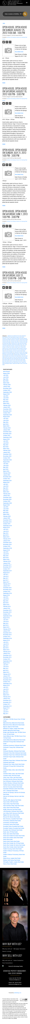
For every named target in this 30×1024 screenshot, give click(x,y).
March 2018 (6, 559)
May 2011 (5, 713)
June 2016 (6, 599)
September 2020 (7, 503)
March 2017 (6, 582)
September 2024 (7, 414)
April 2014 (5, 648)
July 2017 (5, 574)
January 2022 (6, 475)
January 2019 (6, 540)
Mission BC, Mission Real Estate (11, 817)
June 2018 (6, 554)
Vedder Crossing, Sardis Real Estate (15, 360)
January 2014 (6, 653)
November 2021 (7, 476)
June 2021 (6, 486)
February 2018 (7, 561)
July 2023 (5, 441)
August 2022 (6, 461)
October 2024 (6, 413)
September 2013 (7, 661)
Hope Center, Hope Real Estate (11, 803)
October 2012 (6, 681)
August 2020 (6, 505)
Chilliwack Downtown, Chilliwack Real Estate (14, 745)
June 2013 (6, 666)
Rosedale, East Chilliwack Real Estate (12, 355)
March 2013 (6, 672)
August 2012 (6, 685)
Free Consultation (7, 963)
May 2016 (5, 601)
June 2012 (6, 689)
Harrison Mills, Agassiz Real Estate (12, 800)
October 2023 (6, 435)
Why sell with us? (7, 960)
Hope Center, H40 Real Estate (10, 802)
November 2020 (7, 499)
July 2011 (5, 710)
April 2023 (5, 446)
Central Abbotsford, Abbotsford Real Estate (14, 740)
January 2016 (6, 608)
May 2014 (5, 646)
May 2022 (5, 467)
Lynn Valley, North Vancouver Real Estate (20, 352)
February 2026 (7, 384)
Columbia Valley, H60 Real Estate (11, 775)
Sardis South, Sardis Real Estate (22, 358)
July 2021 (5, 484)
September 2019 (7, 525)
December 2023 (7, 431)
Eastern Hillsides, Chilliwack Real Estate (13, 783)
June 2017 (6, 576)
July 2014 (5, 642)
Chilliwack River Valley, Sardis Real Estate (18, 343)
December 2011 (7, 700)
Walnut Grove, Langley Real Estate (12, 858)
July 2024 (5, 418)
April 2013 (5, 670)
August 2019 (6, 527)
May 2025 (5, 399)
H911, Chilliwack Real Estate (10, 790)
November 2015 (7, 612)
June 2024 (6, 420)
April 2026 (5, 381)
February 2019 (7, 539)
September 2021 (7, 480)
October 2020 (6, 501)
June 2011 (6, 712)
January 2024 (6, 430)
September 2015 (7, 616)
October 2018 (6, 546)
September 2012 (7, 683)
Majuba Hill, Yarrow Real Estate (8, 353)
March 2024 (6, 426)
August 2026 (6, 373)
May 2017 (5, 578)
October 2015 (6, 614)
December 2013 (7, 655)
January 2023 (6, 452)
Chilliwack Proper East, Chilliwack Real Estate (10, 340)
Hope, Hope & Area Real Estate (11, 807)
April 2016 (5, 602)
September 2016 (7, 593)
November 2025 (7, 388)
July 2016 (5, 597)
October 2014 (6, 636)
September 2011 (7, 706)
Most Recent (6, 371)
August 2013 (6, 663)
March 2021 (6, 492)
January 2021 (6, 495)
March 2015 (6, 627)
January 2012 (6, 698)
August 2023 (6, 439)
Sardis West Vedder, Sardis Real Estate (13, 847)
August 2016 (6, 595)
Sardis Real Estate (12, 358)
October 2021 (6, 478)
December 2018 (7, 542)
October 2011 (6, 704)
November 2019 (7, 522)
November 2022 (7, 456)
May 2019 (5, 533)
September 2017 (7, 570)
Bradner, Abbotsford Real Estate (11, 730)
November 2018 (7, 544)
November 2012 (7, 680)
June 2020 (6, 509)
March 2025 (6, 403)
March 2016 (6, 604)
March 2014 (6, 649)
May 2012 (5, 691)
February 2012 (7, 696)
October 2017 (6, 569)
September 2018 (7, 548)
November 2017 (7, 567)
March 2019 (6, 537)
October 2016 (6, 591)
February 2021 (7, 493)
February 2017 (7, 584)
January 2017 (6, 586)
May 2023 (5, 445)
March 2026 (6, 383)
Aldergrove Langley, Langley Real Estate (13, 728)
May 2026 (5, 379)
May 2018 (5, 555)
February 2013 (7, 674)
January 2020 (6, 518)
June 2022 (6, 465)
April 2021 (5, 490)
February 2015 (7, 629)
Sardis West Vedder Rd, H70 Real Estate (13, 843)
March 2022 (6, 471)
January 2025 (6, 407)
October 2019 (6, 523)
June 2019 (6, 531)
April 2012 (5, 693)
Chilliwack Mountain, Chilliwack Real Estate (14, 751)
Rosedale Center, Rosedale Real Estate (13, 826)
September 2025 (7, 392)
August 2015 (6, 617)
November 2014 (7, 634)
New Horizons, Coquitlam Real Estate (20, 353)
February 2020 (7, 516)
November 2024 (7, 411)
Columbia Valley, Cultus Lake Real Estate (13, 773)
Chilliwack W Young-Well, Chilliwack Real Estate (11, 344)
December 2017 (7, 565)
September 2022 (7, 460)
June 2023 (6, 443)
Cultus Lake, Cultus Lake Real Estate (12, 777)
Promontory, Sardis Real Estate (8, 354)
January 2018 (6, 563)
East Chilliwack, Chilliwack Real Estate (16, 345)
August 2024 (6, 416)
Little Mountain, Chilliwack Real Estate (12, 811)
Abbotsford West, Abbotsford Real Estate (13, 725)
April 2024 (5, 424)
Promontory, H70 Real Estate (10, 822)
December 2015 (7, 610)
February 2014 (7, 651)
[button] (7, 949)
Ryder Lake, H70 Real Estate (10, 832)
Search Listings (6, 951)
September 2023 (7, 437)
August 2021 (6, 482)
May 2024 (5, 422)
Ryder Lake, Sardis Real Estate (11, 834)
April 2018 (5, 557)
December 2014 (7, 633)
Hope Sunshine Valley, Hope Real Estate (13, 805)
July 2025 (5, 396)
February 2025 (7, 405)
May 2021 (5, 488)
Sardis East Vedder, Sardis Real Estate (13, 837)
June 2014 (6, 644)
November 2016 (7, 589)
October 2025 (6, 390)
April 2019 (5, 535)
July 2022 (5, 463)
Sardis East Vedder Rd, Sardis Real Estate (12, 357)
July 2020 (5, 507)
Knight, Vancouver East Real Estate (12, 809)
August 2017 (6, 572)
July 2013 (5, 665)
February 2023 (7, 450)
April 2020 (5, 512)
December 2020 (7, 497)
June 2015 (6, 621)
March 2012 (6, 695)
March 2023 (6, 448)
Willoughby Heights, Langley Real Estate (12, 363)
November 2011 (7, 702)
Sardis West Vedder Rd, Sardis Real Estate (10, 359)
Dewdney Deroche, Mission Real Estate (13, 779)
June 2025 (6, 398)
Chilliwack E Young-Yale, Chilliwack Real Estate (10, 338)
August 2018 (6, 550)
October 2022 (6, 458)
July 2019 (5, 529)
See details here (19, 51)
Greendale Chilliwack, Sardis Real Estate (13, 788)
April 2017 (5, 580)
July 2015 (5, 619)
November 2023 (7, 433)
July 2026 (5, 375)
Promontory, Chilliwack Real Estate (12, 820)
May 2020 (5, 510)
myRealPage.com (17, 992)
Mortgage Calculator (19, 949)
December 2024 (7, 409)
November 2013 (7, 657)
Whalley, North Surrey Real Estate (11, 860)
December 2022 (7, 454)
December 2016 (7, 587)
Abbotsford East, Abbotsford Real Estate (15, 335)
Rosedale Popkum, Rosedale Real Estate (13, 828)
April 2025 (5, 401)
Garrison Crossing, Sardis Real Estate (12, 348)
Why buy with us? (7, 949)
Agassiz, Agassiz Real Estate (18, 337)
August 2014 (6, 640)
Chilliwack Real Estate (7, 343)
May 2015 (5, 623)
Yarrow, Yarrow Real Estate (10, 864)
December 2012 (7, 678)
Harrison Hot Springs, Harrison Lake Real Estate (13, 350)
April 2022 (5, 469)
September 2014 (7, 638)
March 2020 (6, 514)
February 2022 (7, 473)
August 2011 (6, 708)
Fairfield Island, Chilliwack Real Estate (12, 785)
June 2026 (6, 377)
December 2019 (7, 520)
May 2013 (5, 668)
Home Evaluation (18, 960)
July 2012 (5, 687)
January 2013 (6, 676)
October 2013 (6, 659)
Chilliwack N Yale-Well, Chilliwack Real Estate (19, 339)
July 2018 (5, 552)
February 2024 (7, 428)
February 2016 (7, 606)
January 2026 (6, 386)
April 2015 (5, 625)
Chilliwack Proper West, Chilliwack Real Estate (19, 342)
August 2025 (6, 394)
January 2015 (6, 631)
